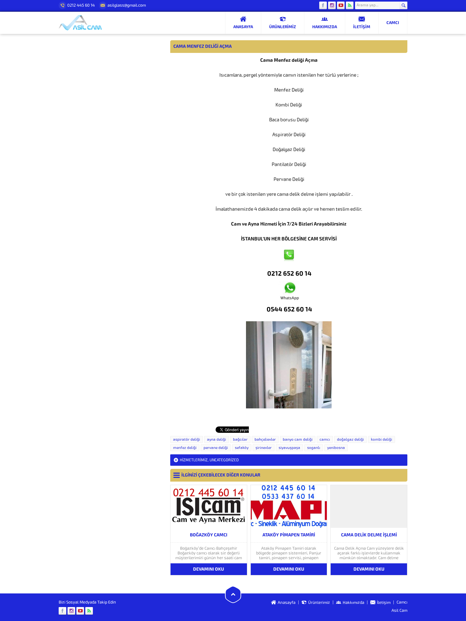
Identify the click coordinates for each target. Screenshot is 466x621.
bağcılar (240, 439)
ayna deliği (216, 439)
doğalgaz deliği (350, 439)
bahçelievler (265, 439)
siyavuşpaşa (289, 447)
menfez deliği (185, 447)
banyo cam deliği (298, 439)
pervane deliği (216, 447)
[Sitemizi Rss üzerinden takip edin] (349, 5)
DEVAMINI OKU (208, 569)
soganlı (313, 447)
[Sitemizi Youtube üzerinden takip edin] (341, 5)
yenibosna (336, 447)
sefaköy (242, 447)
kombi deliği (381, 439)
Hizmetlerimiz (194, 460)
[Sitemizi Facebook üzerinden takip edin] (323, 5)
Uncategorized (224, 460)
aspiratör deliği (186, 439)
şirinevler (264, 447)
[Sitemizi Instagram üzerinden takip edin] (332, 5)
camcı (325, 439)
